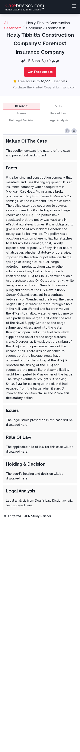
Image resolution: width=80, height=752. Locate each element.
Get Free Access (40, 72)
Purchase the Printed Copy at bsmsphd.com (45, 87)
